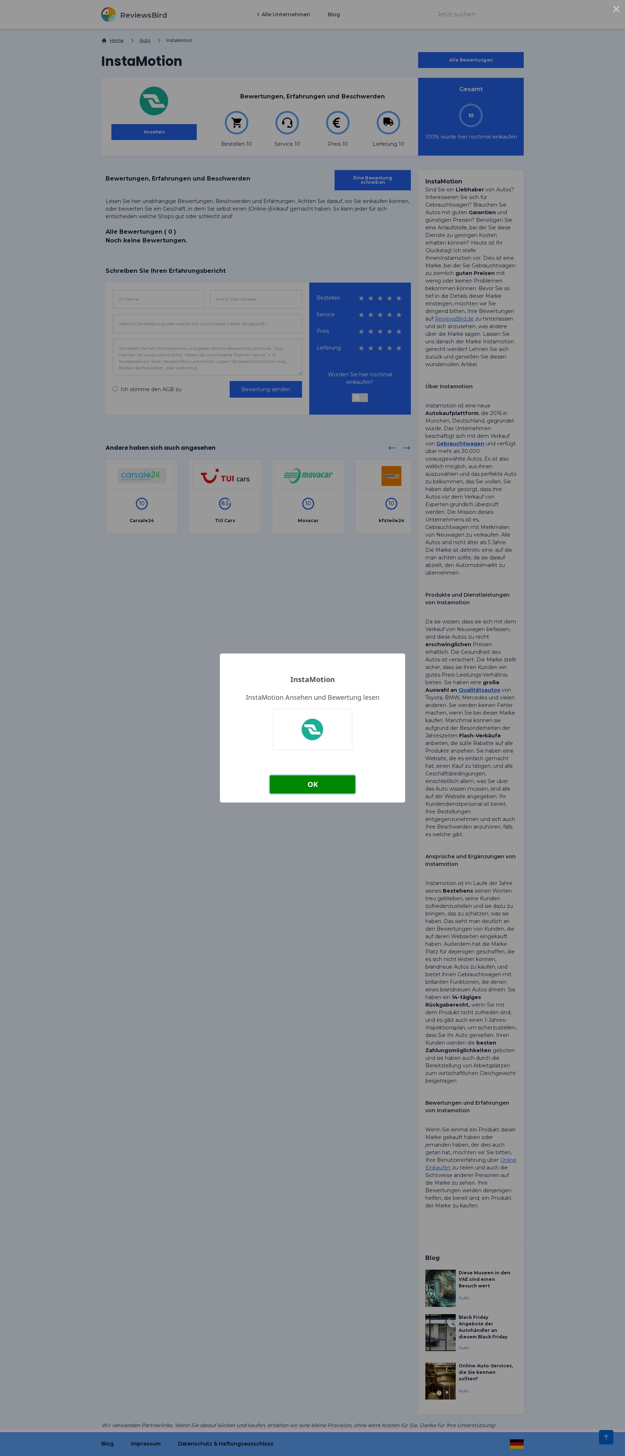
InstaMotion (312, 679)
